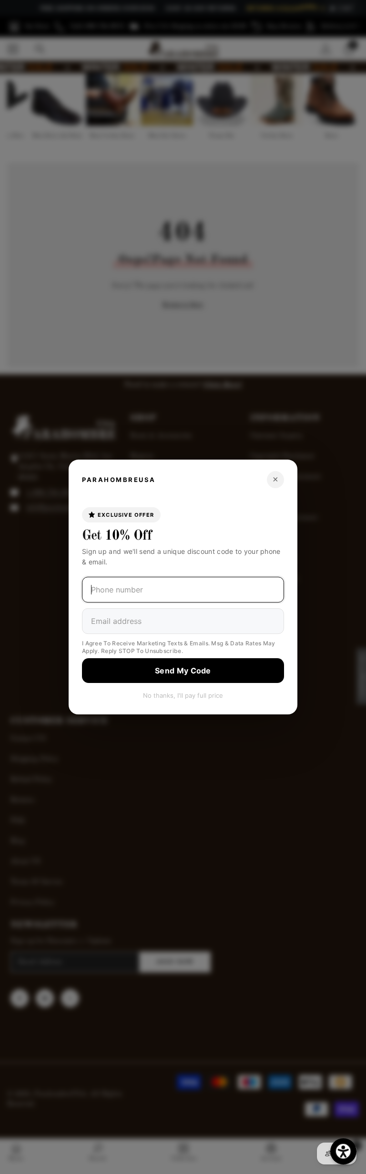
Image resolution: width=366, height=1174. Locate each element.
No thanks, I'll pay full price (183, 695)
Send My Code (183, 670)
